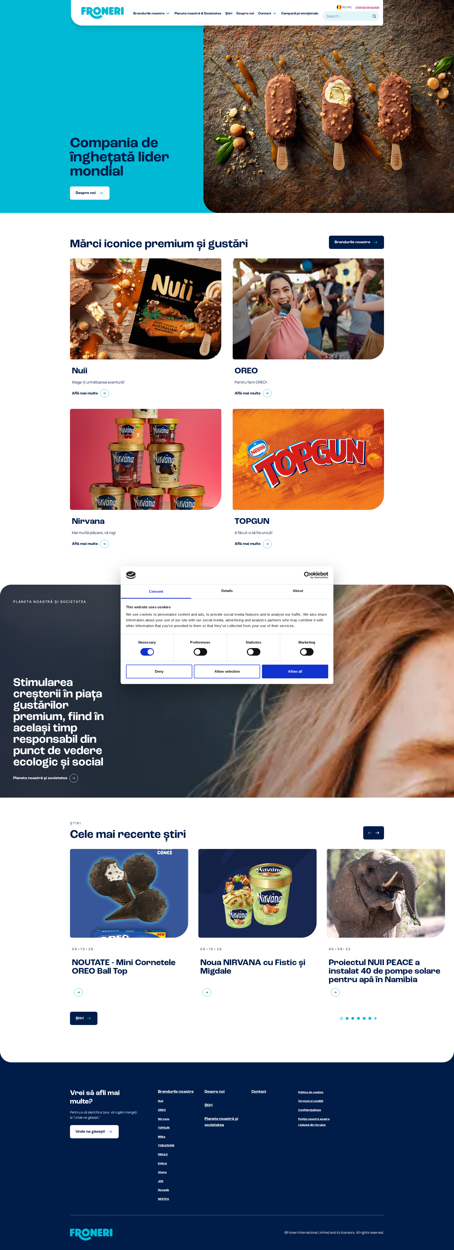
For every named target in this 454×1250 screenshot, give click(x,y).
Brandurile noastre (176, 1092)
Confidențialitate (309, 1110)
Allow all (295, 671)
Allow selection (227, 671)
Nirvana (163, 1119)
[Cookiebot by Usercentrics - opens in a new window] (307, 575)
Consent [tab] (156, 591)
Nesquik (163, 1190)
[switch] (200, 652)
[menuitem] (154, 13)
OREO (162, 1110)
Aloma (162, 1172)
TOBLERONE (166, 1145)
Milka (161, 1136)
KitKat (162, 1163)
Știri (209, 1105)
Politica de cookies (310, 1092)
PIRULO (163, 1154)
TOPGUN (164, 1127)
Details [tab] (227, 591)
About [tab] (298, 591)
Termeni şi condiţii (310, 1101)
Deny (159, 671)
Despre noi (215, 1092)
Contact (258, 1092)
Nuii (160, 1101)
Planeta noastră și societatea (221, 1122)
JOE (160, 1181)
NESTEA (163, 1199)
